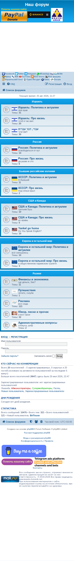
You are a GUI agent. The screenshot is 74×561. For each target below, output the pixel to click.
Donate (57, 79)
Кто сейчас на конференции (19, 363)
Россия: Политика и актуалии (37, 147)
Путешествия (27, 290)
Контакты (37, 468)
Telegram (31, 74)
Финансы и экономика (33, 279)
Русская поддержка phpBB (37, 433)
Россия (37, 141)
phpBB (30, 429)
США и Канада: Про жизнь (35, 217)
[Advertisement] (37, 48)
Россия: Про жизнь (31, 158)
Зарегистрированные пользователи (44, 391)
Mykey (8, 76)
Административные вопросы (37, 322)
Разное (37, 273)
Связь (47, 79)
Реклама (24, 301)
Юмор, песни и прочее (33, 311)
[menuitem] (11, 84)
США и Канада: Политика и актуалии (42, 206)
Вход (4, 337)
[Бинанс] (39, 14)
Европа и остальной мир (37, 241)
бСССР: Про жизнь (30, 188)
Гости (56, 388)
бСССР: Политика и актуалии (37, 177)
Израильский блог (14, 79)
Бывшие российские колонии (37, 171)
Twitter (21, 74)
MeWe (60, 74)
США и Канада (37, 200)
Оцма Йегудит (33, 79)
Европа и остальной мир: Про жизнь (42, 260)
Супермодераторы (42, 388)
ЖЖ (16, 76)
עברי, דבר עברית (28, 129)
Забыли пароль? (9, 356)
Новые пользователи (12, 391)
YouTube (26, 76)
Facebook (9, 74)
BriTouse (35, 415)
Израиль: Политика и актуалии (38, 107)
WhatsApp (44, 74)
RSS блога (39, 76)
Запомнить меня (43, 356)
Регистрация (19, 337)
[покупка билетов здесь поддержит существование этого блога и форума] (57, 14)
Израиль (37, 101)
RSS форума (54, 76)
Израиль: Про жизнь (31, 118)
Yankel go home (28, 228)
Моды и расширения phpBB (37, 438)
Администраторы (21, 388)
